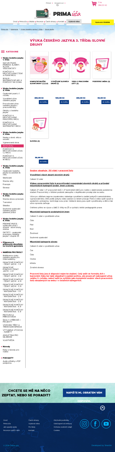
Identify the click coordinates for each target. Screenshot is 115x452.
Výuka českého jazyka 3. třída (31, 29)
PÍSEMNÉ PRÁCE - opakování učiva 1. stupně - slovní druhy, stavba (12, 226)
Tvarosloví (7, 202)
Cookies (57, 430)
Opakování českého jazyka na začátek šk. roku (12, 173)
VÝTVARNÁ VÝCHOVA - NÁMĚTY (13, 331)
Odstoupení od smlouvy (63, 424)
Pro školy (32, 427)
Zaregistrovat (59, 3)
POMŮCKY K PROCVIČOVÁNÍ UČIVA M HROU (13, 158)
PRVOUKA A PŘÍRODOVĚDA (9, 316)
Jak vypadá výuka (10, 427)
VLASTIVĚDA (8, 340)
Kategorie (14, 29)
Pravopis (6, 184)
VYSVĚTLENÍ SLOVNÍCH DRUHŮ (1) (60, 82)
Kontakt (61, 21)
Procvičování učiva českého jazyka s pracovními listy (10, 105)
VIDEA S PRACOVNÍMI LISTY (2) (80, 82)
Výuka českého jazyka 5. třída (13, 195)
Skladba (6, 206)
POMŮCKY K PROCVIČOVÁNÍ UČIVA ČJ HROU (13, 151)
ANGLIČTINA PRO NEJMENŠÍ (10, 336)
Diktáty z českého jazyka (10, 111)
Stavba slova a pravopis (13, 199)
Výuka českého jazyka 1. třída (13, 59)
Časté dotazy (51, 21)
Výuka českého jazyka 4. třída (13, 167)
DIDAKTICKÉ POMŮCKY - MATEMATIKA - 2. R (13, 295)
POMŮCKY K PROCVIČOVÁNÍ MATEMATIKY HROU (12, 124)
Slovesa (6, 188)
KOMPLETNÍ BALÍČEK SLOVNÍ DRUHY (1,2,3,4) (39, 82)
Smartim (108, 445)
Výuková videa (74, 21)
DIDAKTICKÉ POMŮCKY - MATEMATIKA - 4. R (13, 306)
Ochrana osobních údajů (63, 427)
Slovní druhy (49, 29)
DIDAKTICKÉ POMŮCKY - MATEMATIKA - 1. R (13, 290)
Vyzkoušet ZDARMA (102, 22)
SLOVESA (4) (35, 141)
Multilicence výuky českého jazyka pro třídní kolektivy (11, 257)
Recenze (40, 21)
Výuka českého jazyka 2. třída (13, 89)
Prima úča (23, 21)
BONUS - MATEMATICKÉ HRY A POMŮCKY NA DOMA (12, 80)
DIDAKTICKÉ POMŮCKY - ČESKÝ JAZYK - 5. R (13, 285)
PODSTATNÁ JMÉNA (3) (101, 81)
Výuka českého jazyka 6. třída (13, 219)
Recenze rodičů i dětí (11, 430)
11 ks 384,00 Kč (102, 4)
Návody (6, 347)
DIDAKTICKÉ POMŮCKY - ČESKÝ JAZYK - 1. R (13, 263)
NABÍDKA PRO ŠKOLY (13, 252)
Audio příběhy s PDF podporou (12, 362)
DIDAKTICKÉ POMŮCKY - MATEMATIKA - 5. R (13, 311)
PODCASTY (8, 358)
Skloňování (7, 178)
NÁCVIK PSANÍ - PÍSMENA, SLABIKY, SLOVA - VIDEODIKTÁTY (11, 65)
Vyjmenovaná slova (11, 143)
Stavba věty (8, 181)
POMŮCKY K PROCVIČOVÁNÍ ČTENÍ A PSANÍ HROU (12, 73)
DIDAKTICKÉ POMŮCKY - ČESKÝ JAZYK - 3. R (13, 275)
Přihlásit (48, 3)
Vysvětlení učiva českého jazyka (10, 99)
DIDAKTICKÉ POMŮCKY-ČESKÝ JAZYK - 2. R (11, 269)
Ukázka (31, 21)
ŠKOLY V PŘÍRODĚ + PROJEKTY (12, 321)
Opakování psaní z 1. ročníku (11, 94)
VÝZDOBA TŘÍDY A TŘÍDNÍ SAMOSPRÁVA (12, 326)
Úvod (15, 21)
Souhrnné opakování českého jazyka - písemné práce (11, 210)
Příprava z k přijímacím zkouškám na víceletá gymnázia (13, 244)
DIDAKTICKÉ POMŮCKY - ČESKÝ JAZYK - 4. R (13, 280)
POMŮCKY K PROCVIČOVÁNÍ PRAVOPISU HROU (11, 117)
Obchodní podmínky (61, 420)
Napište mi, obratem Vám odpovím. (84, 394)
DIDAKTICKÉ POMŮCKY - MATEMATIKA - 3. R (13, 300)
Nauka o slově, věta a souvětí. (12, 138)
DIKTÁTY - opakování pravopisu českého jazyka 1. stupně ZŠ (12, 234)
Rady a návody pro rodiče (11, 351)
